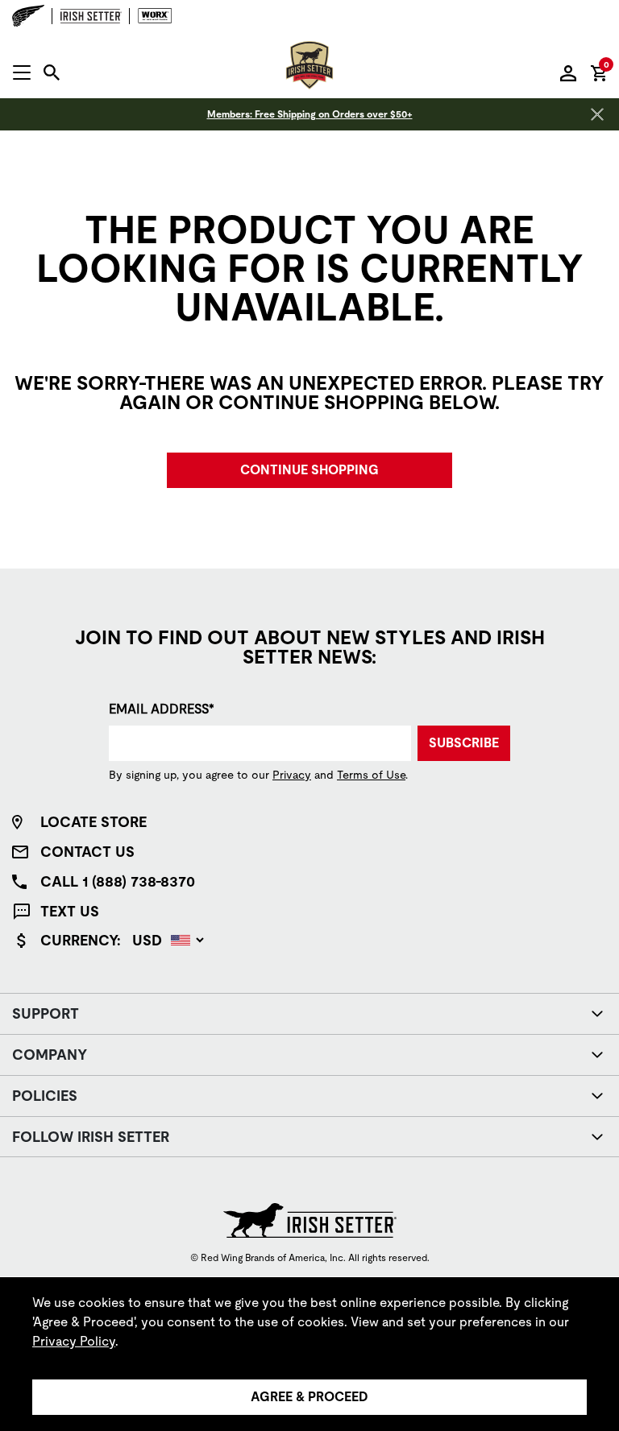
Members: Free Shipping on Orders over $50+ (310, 114)
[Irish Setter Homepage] (310, 1220)
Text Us (69, 911)
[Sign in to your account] (568, 72)
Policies (44, 1095)
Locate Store (93, 821)
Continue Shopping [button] (309, 470)
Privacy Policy (73, 1341)
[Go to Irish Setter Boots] (91, 16)
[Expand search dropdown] (52, 72)
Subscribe (464, 743)
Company (49, 1054)
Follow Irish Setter (90, 1136)
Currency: (80, 940)
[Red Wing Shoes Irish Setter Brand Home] (309, 65)
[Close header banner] (597, 114)
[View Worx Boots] (151, 16)
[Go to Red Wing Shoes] (32, 16)
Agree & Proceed (309, 1396)
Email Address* (161, 709)
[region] (309, 1353)
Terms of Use (371, 774)
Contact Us (87, 851)
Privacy (291, 774)
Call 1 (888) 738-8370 (117, 881)
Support (45, 1013)
